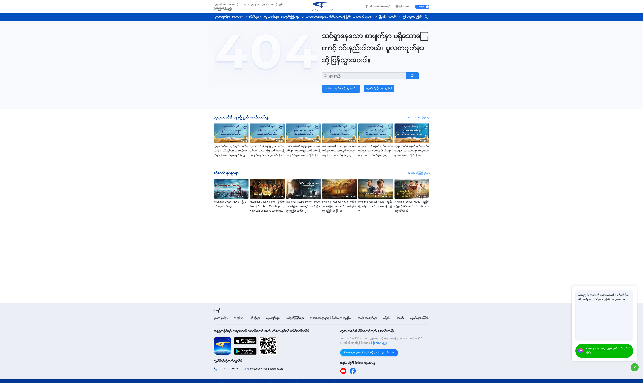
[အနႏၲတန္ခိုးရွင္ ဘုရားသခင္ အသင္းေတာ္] (321, 6)
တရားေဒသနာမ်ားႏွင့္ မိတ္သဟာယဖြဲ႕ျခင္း (328, 17)
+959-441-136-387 (229, 369)
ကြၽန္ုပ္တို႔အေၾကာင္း (412, 17)
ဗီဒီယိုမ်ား (254, 17)
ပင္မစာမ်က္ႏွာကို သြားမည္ (341, 88)
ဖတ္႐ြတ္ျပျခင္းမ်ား (290, 17)
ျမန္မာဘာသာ (406, 6)
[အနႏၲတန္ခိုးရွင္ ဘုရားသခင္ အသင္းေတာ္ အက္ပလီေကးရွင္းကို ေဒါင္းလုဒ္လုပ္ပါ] (222, 346)
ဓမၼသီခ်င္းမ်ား (271, 17)
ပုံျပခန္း (382, 17)
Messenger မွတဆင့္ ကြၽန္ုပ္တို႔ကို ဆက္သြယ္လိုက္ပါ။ (369, 352)
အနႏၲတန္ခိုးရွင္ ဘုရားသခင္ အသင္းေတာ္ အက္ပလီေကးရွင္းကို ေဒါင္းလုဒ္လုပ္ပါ (261, 331)
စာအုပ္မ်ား (237, 17)
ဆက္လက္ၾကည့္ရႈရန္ (418, 117)
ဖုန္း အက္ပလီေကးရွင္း (380, 6)
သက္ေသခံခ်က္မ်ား (363, 17)
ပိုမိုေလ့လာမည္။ (379, 343)
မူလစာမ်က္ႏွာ (222, 17)
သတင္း (392, 17)
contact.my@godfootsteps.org (266, 369)
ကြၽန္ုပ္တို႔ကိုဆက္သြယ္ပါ (379, 88)
